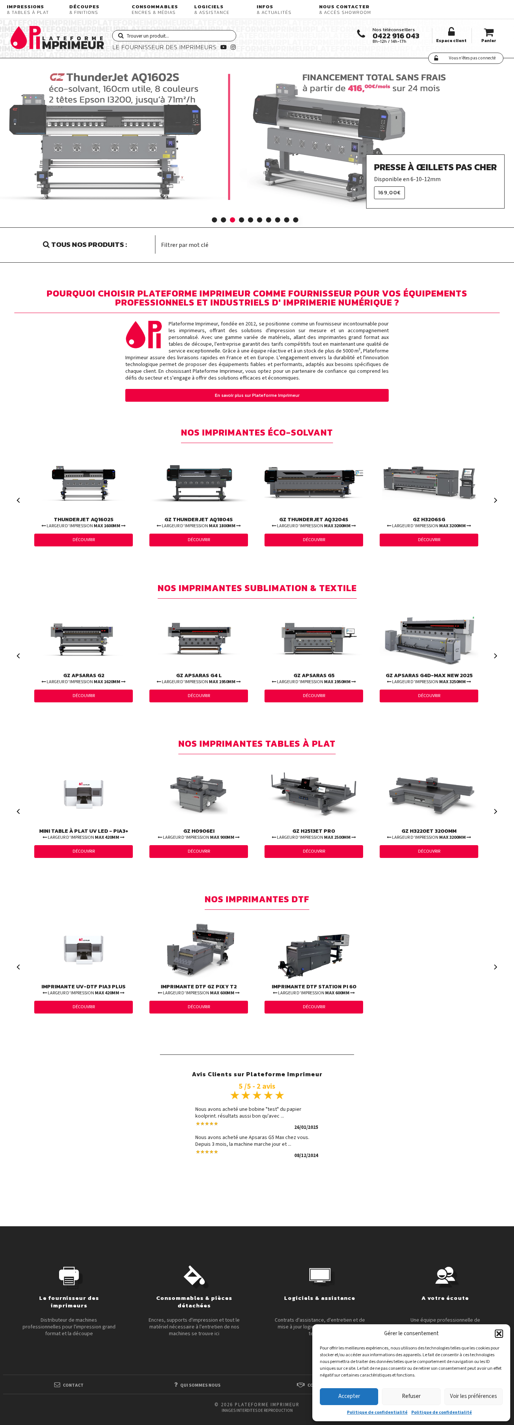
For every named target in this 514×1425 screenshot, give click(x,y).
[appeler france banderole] (361, 34)
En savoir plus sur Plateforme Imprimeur (257, 395)
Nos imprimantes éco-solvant (257, 433)
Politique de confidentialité (377, 1412)
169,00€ (389, 193)
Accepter (349, 1396)
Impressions (28, 9)
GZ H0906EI (198, 834)
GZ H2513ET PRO (313, 834)
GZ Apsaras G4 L (198, 678)
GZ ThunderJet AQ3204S (313, 522)
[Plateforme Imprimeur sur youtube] (223, 47)
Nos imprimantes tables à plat (257, 744)
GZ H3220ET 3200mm (428, 834)
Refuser (411, 1396)
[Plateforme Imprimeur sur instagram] (232, 47)
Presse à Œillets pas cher (435, 167)
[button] (499, 1333)
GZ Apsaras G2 (83, 678)
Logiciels (212, 9)
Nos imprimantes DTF (257, 900)
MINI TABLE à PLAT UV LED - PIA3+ (83, 834)
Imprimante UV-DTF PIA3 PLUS (83, 989)
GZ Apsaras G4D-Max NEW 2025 (429, 678)
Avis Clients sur (257, 1073)
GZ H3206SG (428, 522)
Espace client (451, 41)
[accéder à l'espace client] (451, 32)
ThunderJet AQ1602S (83, 522)
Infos (274, 9)
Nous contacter (345, 9)
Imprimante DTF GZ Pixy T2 (199, 989)
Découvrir (84, 540)
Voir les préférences (473, 1396)
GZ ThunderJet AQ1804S (198, 522)
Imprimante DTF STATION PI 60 (314, 989)
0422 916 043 (396, 36)
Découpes (84, 9)
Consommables (155, 9)
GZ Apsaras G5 (313, 678)
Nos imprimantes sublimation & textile (257, 589)
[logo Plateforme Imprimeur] (61, 37)
